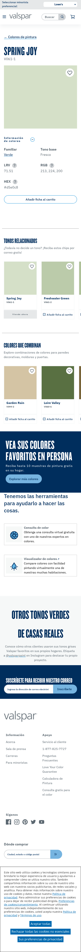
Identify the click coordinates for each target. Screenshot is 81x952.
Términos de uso (30, 915)
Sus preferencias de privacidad (40, 939)
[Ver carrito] (73, 17)
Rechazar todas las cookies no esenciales (40, 931)
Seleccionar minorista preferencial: (15, 4)
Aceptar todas (40, 924)
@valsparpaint (16, 655)
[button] (4, 17)
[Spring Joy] (69, 73)
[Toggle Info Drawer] (53, 139)
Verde (8, 154)
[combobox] (50, 17)
